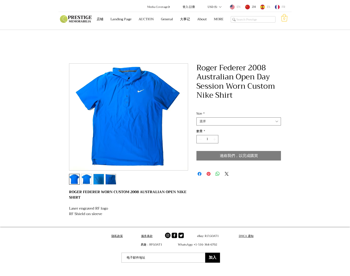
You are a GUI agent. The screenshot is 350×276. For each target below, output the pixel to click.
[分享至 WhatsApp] (217, 174)
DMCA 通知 (246, 236)
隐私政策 (117, 236)
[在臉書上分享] (199, 174)
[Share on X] (227, 174)
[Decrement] (200, 139)
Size (200, 113)
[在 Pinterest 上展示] (208, 174)
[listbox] (214, 7)
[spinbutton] (207, 139)
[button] (214, 7)
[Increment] (215, 139)
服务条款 (147, 236)
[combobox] (238, 121)
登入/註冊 (189, 7)
